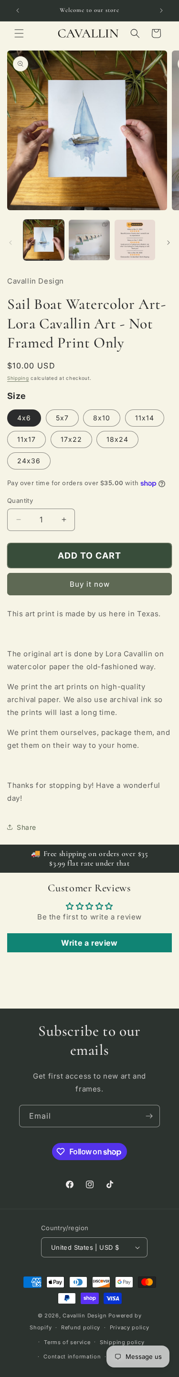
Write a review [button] (89, 943)
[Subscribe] (148, 1116)
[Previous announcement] (17, 10)
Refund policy (80, 1327)
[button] (19, 33)
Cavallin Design (85, 1315)
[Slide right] (168, 242)
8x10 (101, 418)
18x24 (117, 439)
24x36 (29, 461)
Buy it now (90, 584)
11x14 (144, 418)
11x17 (26, 439)
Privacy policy (129, 1327)
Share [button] (26, 827)
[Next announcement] (161, 10)
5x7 (62, 418)
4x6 (24, 418)
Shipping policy (122, 1342)
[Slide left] (10, 242)
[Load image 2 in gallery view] (89, 240)
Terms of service (67, 1342)
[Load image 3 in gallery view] (135, 240)
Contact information (72, 1356)
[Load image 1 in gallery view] (43, 240)
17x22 (71, 439)
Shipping (18, 378)
